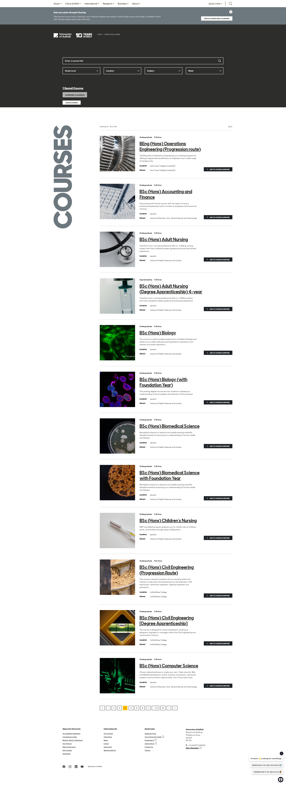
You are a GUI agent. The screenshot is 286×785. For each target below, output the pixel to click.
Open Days (108, 737)
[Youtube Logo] (82, 766)
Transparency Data (70, 737)
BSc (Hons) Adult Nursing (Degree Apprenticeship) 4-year (171, 289)
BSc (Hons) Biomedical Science (170, 426)
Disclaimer (67, 754)
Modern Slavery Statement (73, 740)
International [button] (90, 3)
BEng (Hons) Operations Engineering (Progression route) (170, 146)
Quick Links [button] (214, 3)
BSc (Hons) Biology (158, 333)
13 (163, 708)
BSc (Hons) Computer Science (169, 666)
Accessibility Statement (71, 734)
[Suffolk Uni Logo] (73, 35)
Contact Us (149, 747)
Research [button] (107, 3)
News (106, 740)
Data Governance (69, 747)
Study (100, 34)
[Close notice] (230, 11)
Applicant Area (150, 734)
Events (106, 744)
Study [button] (57, 3)
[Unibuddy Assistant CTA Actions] (266, 763)
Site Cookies (67, 750)
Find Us (147, 750)
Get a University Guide (153, 737)
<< (102, 708)
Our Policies (67, 744)
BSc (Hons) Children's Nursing (168, 520)
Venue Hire (108, 747)
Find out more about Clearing (216, 18)
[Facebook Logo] (64, 766)
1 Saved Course (73, 88)
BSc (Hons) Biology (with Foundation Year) (163, 382)
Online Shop (149, 744)
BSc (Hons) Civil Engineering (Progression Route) (167, 570)
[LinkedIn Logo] (76, 766)
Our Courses (108, 734)
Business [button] (122, 3)
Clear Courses (71, 103)
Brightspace (149, 740)
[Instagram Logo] (70, 766)
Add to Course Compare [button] (219, 169)
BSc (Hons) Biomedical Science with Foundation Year (170, 475)
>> (175, 708)
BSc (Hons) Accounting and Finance (166, 194)
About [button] (135, 3)
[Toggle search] (230, 3)
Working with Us (110, 750)
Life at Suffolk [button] (72, 3)
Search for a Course (112, 34)
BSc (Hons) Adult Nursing (164, 239)
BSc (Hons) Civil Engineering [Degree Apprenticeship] (167, 620)
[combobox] (143, 62)
